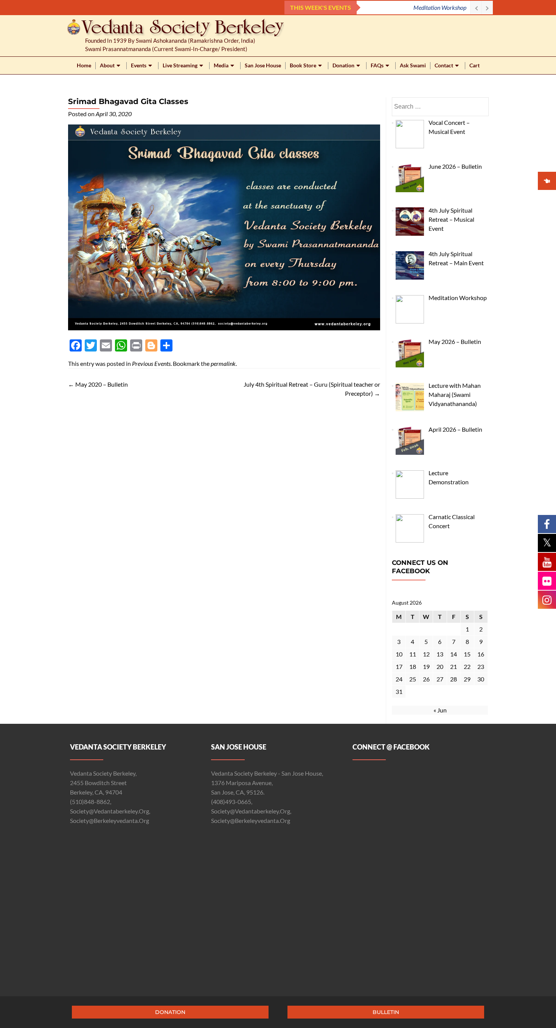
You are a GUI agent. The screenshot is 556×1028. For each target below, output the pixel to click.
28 (453, 679)
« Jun (440, 710)
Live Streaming (180, 65)
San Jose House (263, 65)
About (107, 65)
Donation (343, 65)
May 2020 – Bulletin (98, 384)
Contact (444, 65)
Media (221, 65)
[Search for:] (440, 106)
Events (138, 65)
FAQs (377, 65)
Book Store (303, 65)
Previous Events (151, 363)
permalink (223, 363)
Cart (474, 65)
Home (84, 65)
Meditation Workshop (439, 7)
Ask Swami (413, 65)
